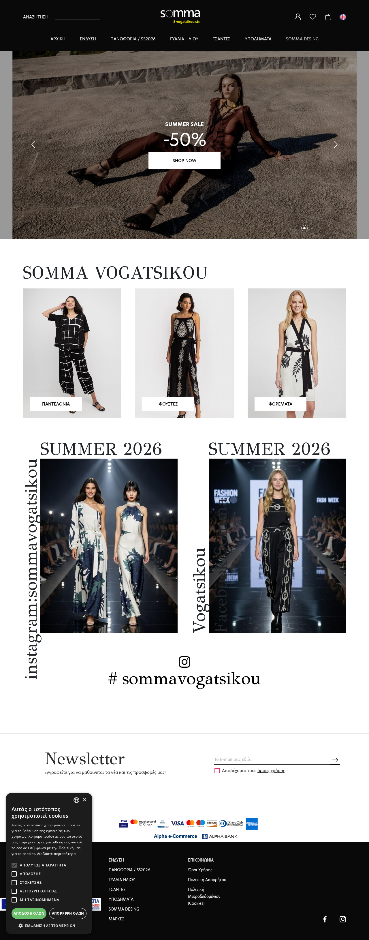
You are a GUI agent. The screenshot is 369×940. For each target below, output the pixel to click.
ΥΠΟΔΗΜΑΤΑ (258, 39)
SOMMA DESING (302, 39)
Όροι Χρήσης (200, 870)
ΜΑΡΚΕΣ (117, 919)
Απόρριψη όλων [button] (68, 913)
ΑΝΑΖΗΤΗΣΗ (35, 17)
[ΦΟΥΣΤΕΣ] (184, 353)
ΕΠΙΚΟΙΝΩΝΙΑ (201, 860)
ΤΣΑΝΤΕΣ (221, 39)
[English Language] (343, 17)
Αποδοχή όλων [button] (29, 913)
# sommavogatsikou (184, 678)
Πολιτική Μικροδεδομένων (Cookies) (204, 896)
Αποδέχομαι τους (253, 771)
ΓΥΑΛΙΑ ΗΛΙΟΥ (184, 39)
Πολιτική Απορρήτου (207, 879)
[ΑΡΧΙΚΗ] (182, 17)
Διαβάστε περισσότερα (56, 853)
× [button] (84, 800)
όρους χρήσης (271, 771)
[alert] (49, 863)
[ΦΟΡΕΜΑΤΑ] (297, 353)
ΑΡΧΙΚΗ (57, 39)
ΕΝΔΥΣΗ (88, 39)
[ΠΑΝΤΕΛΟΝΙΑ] (72, 353)
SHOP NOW (184, 160)
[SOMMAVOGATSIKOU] (325, 918)
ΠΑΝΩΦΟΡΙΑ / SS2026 (133, 39)
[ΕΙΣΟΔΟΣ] (298, 17)
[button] (336, 144)
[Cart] (328, 17)
